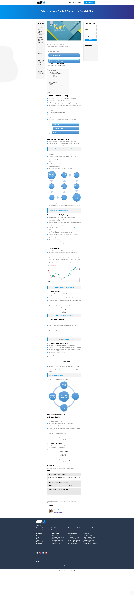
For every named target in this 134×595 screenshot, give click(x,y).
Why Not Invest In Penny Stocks (74, 537)
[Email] (62, 512)
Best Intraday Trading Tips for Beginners (58, 210)
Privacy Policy (39, 543)
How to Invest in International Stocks (90, 543)
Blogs (37, 538)
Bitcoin (38, 29)
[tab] (64, 474)
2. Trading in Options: (54, 82)
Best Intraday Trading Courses (58, 535)
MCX (38, 51)
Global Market (39, 37)
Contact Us (80, 2)
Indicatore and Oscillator (68, 339)
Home (70, 2)
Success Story (39, 71)
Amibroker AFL (39, 25)
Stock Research (40, 69)
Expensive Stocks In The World (89, 537)
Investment (39, 44)
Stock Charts (39, 66)
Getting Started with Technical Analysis (90, 53)
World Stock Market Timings (88, 540)
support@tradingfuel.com (49, 547)
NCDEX (38, 55)
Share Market (39, 62)
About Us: (50, 91)
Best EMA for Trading (70, 287)
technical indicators (73, 227)
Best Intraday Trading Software (58, 540)
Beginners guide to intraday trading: (56, 73)
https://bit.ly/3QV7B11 (64, 336)
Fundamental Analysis (39, 32)
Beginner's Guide (40, 27)
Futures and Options (39, 35)
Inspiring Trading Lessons (40, 40)
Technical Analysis (40, 73)
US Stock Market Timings (88, 535)
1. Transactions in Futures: (54, 81)
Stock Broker (39, 64)
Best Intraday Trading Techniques (58, 538)
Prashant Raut (61, 42)
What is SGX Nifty (86, 541)
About (37, 537)
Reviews (38, 58)
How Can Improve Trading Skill (74, 540)
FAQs (51, 84)
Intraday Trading (40, 42)
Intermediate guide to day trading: (55, 74)
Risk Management (40, 60)
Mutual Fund (39, 53)
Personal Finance (40, 56)
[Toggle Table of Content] (67, 71)
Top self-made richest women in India (90, 50)
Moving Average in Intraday (57, 541)
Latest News (39, 49)
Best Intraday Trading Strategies (58, 537)
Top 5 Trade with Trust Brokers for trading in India (60, 148)
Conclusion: (51, 83)
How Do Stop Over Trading (73, 538)
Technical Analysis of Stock (89, 48)
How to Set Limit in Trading (73, 543)
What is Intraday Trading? (54, 72)
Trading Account (40, 75)
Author (50, 92)
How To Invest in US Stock (88, 538)
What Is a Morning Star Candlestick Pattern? (89, 58)
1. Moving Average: (55, 75)
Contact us (38, 540)
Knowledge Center (40, 47)
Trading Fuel (49, 499)
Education (74, 2)
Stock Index (39, 67)
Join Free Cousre (89, 2)
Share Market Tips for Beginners (74, 541)
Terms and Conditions (40, 541)
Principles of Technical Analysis (74, 535)
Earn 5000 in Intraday (56, 543)
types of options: (57, 449)
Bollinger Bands (70, 315)
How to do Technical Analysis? (56, 375)
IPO (38, 45)
